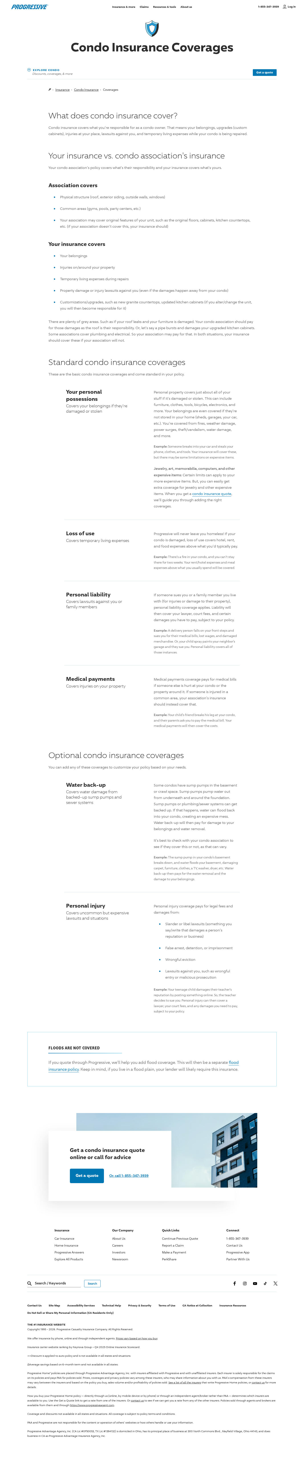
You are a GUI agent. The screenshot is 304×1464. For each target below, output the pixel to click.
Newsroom (120, 1259)
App (237, 1252)
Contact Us (234, 1245)
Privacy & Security (139, 1305)
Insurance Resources (232, 1305)
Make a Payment (174, 1252)
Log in (292, 6)
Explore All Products (69, 1259)
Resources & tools (164, 6)
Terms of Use (166, 1305)
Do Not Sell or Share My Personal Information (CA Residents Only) (70, 1312)
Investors (118, 1252)
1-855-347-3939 (269, 6)
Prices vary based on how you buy (136, 1338)
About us (186, 6)
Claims (144, 6)
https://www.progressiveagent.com (92, 1405)
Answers (69, 1252)
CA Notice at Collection (197, 1305)
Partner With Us (237, 1259)
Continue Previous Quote (180, 1238)
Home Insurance (66, 1245)
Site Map (54, 1305)
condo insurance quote (211, 494)
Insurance (62, 89)
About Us (118, 1238)
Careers (117, 1245)
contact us (258, 1382)
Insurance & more (123, 6)
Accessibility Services (81, 1305)
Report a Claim (173, 1245)
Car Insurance (64, 1238)
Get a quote (264, 72)
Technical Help (111, 1305)
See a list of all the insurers (184, 1382)
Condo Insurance (86, 89)
